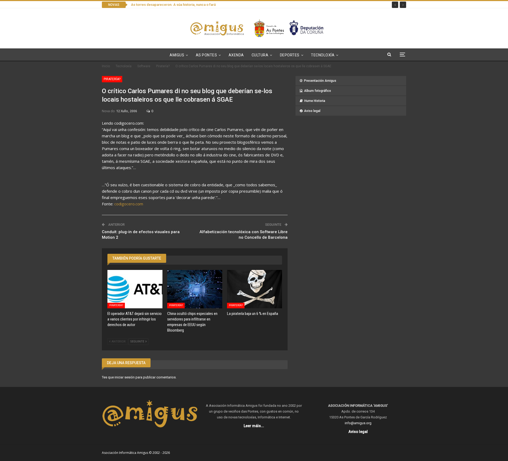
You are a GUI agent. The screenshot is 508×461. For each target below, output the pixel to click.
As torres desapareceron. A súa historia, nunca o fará (173, 5)
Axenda (236, 55)
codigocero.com (128, 203)
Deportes (290, 55)
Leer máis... (254, 426)
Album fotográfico (317, 91)
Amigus (177, 55)
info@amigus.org (358, 423)
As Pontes (206, 55)
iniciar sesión (125, 377)
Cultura (260, 55)
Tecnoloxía (322, 55)
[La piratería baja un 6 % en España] (254, 289)
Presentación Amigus (320, 81)
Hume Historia (314, 101)
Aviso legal (312, 111)
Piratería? (112, 79)
